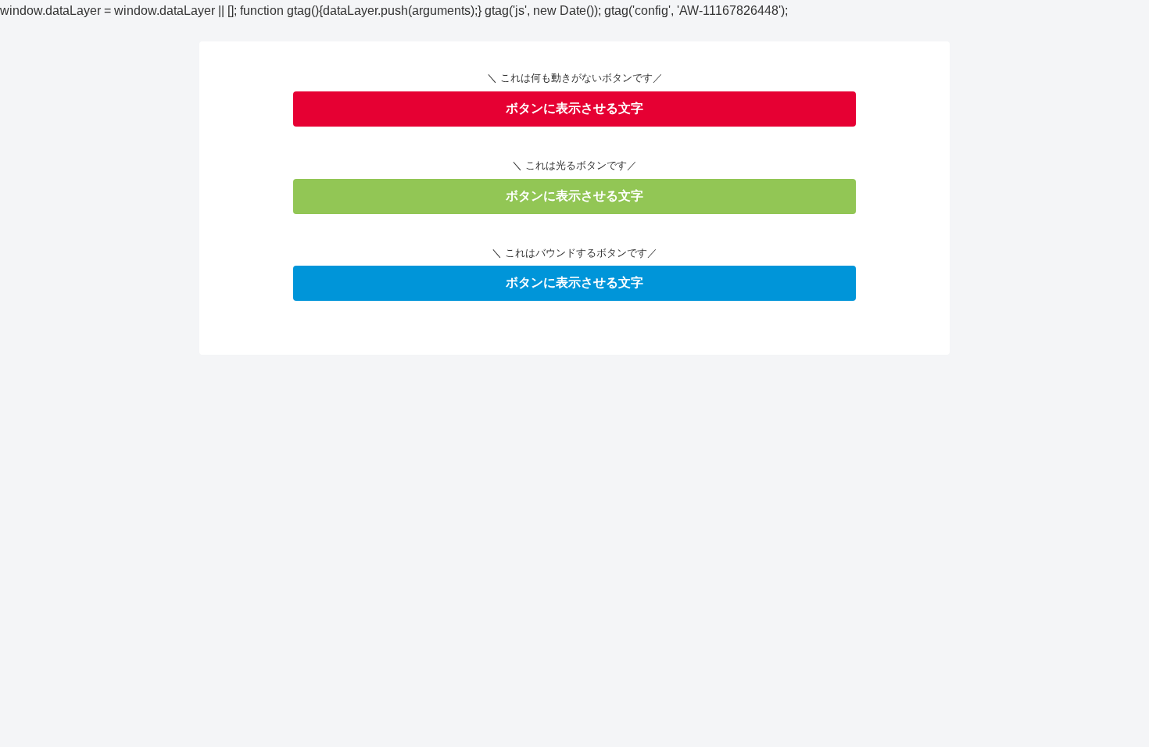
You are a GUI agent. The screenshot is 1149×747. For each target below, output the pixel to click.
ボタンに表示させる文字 (574, 108)
